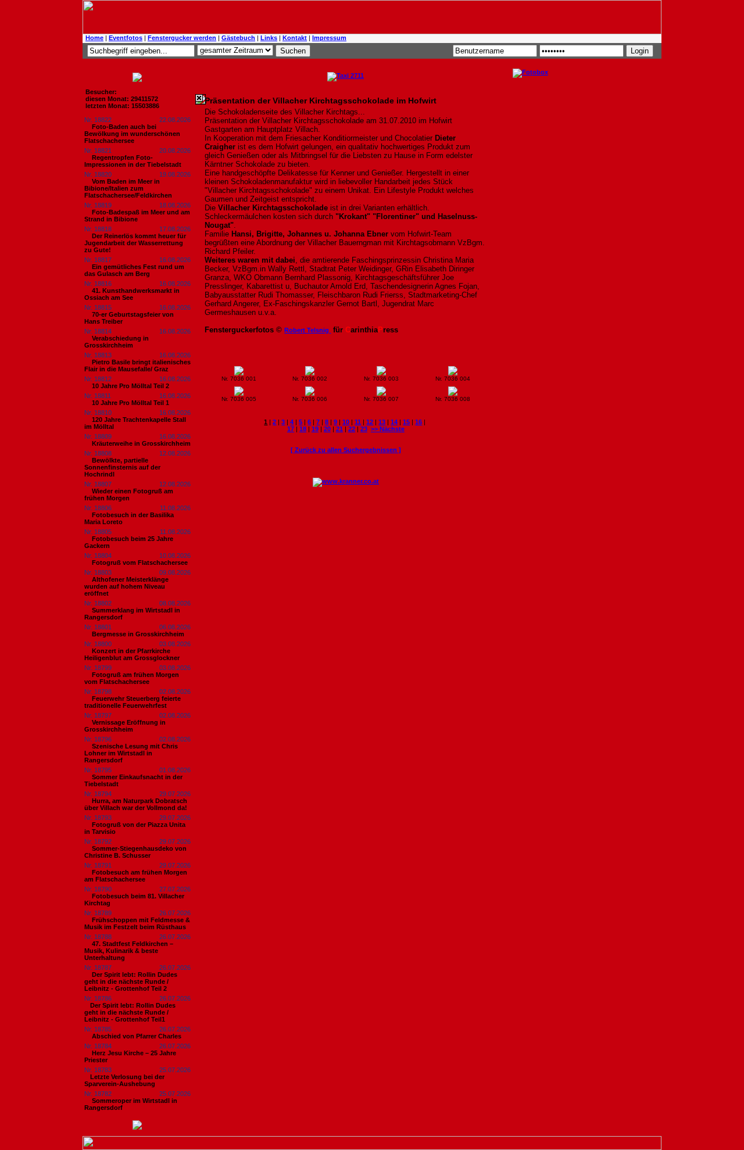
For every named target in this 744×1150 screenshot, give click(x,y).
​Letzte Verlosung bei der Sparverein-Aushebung (124, 1080)
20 (327, 428)
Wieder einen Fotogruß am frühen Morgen (128, 494)
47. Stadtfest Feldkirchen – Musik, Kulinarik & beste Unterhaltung (128, 950)
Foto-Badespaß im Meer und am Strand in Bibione (137, 216)
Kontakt (294, 37)
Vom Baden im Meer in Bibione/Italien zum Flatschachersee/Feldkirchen (128, 188)
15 (406, 421)
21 (339, 428)
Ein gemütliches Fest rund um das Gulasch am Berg (134, 270)
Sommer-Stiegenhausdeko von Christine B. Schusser (135, 852)
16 (418, 421)
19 (315, 428)
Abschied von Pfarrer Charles (136, 1036)
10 (345, 421)
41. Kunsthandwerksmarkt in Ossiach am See (132, 294)
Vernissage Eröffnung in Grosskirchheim (125, 726)
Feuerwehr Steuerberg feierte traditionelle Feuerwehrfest (132, 702)
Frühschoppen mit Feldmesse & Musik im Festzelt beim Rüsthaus (137, 923)
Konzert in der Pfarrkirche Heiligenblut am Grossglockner (132, 654)
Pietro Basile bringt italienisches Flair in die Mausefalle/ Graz (137, 365)
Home (94, 37)
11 (358, 421)
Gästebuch (238, 37)
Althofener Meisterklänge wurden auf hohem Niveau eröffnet (126, 586)
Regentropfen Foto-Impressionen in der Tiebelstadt (132, 161)
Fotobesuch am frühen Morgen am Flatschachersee (135, 876)
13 (381, 421)
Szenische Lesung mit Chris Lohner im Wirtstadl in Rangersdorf (131, 753)
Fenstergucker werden (182, 37)
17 (290, 428)
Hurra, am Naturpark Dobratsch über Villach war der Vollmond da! (135, 804)
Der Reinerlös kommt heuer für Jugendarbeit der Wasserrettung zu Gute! (135, 242)
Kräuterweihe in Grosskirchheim (141, 443)
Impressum (329, 37)
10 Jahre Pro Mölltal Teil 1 (130, 402)
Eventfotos (125, 37)
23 (363, 428)
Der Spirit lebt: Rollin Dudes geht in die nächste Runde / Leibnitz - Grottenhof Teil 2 (130, 981)
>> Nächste (388, 428)
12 (369, 421)
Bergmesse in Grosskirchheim (138, 633)
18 (302, 428)
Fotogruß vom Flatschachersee (140, 562)
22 (351, 428)
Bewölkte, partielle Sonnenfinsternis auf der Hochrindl (122, 467)
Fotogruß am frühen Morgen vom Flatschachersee (131, 678)
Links (268, 37)
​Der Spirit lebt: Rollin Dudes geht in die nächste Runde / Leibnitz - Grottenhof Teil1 (130, 1012)
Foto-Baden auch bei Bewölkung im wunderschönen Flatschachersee (132, 133)
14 (394, 421)
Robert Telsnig (307, 330)
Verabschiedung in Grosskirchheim (116, 342)
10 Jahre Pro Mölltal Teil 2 (130, 385)
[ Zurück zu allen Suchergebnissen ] (346, 449)
